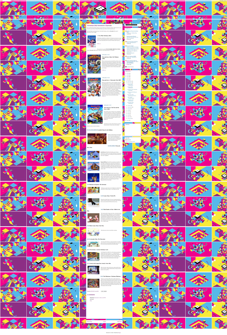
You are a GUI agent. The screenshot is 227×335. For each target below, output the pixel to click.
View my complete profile (130, 141)
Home (104, 321)
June (129, 111)
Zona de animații (130, 45)
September (130, 107)
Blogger (119, 332)
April (129, 115)
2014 (128, 76)
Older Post (119, 321)
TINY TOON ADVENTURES (131, 98)
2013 (128, 78)
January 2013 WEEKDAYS (130, 87)
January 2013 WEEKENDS (130, 85)
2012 (128, 79)
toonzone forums (130, 66)
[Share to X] (103, 291)
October (129, 105)
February (129, 118)
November (130, 82)
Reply (91, 300)
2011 (128, 120)
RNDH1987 (129, 139)
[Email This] (101, 291)
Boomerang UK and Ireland (132, 41)
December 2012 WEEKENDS (131, 100)
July (128, 110)
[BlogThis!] (102, 291)
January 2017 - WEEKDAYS (131, 57)
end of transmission (130, 63)
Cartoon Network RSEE (131, 56)
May (129, 113)
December (130, 81)
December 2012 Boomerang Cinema (132, 95)
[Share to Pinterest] (106, 291)
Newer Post (89, 321)
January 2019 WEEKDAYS (131, 42)
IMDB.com (99, 43)
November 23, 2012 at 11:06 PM (100, 297)
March (129, 116)
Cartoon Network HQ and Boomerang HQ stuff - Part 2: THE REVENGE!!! (132, 61)
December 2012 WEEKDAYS (131, 103)
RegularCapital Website (131, 36)
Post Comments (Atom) (107, 325)
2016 (128, 73)
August (129, 108)
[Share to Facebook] (105, 291)
